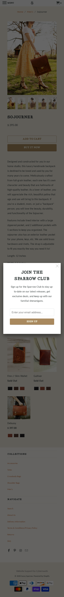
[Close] (57, 266)
